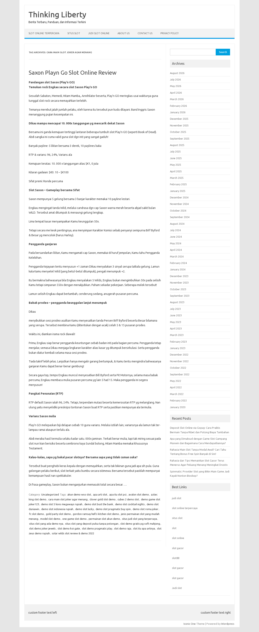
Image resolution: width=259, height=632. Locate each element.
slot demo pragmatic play (97, 528)
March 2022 (177, 394)
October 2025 (178, 131)
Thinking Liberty (57, 14)
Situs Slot (73, 33)
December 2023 (179, 276)
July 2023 (175, 308)
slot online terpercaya (184, 508)
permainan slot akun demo (104, 518)
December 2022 (179, 354)
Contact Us (145, 33)
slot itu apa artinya (144, 528)
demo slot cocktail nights (130, 504)
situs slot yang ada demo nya (46, 523)
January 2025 (177, 190)
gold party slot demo (58, 513)
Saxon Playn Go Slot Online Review (73, 72)
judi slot (176, 498)
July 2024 (175, 230)
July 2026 (175, 79)
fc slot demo (36, 513)
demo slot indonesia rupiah (57, 509)
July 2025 (175, 151)
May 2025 (175, 164)
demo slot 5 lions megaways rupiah (61, 504)
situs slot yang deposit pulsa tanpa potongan (91, 523)
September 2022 (179, 374)
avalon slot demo (138, 494)
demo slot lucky (84, 509)
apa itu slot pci (117, 494)
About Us (124, 33)
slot (174, 528)
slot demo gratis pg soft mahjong (140, 523)
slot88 (175, 558)
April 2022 (176, 387)
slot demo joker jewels (42, 528)
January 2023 (177, 348)
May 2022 (175, 380)
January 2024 (177, 269)
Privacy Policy (169, 33)
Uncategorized (50, 494)
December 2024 (179, 197)
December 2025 (179, 118)
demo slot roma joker (145, 509)
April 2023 (176, 328)
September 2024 (179, 217)
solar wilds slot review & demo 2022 (73, 533)
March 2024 (177, 256)
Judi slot (177, 587)
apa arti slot (100, 494)
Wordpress (227, 623)
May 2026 (175, 86)
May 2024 (175, 243)
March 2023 (177, 334)
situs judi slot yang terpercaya (139, 518)
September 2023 (179, 295)
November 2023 (179, 282)
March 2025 (177, 177)
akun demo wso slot (79, 494)
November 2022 (179, 361)
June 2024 (176, 236)
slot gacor (178, 548)
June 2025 (176, 158)
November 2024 (179, 203)
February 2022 (178, 400)
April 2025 (176, 171)
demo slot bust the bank (98, 504)
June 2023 (176, 315)
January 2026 (177, 112)
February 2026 (178, 105)
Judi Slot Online (98, 33)
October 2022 (178, 367)
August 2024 (177, 223)
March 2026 (177, 99)
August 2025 (177, 145)
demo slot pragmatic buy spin (113, 509)
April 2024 (176, 249)
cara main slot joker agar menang (68, 499)
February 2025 (178, 184)
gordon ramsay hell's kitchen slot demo (96, 513)
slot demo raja (122, 528)
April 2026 (176, 92)
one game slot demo (74, 518)
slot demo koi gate (69, 528)
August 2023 (177, 302)
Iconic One (190, 623)
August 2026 (177, 73)
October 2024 (178, 210)
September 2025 (179, 138)
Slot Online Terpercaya (44, 33)
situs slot (177, 518)
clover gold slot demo (103, 499)
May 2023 (175, 322)
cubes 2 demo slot (128, 499)
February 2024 (178, 262)
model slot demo (50, 518)
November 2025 (179, 125)
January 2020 (177, 407)
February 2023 (178, 341)
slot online (178, 538)
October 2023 (178, 289)
